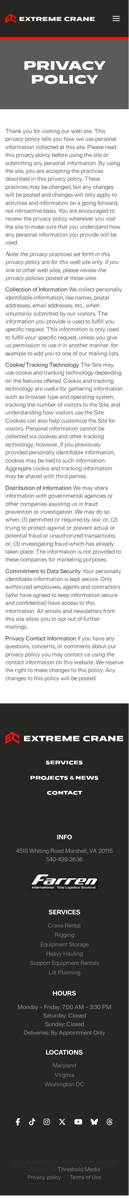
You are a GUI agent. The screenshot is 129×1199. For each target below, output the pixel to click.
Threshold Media (79, 1169)
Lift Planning (64, 972)
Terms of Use (85, 1176)
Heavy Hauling (64, 953)
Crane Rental (64, 925)
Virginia (64, 1074)
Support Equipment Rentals (64, 962)
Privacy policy (44, 1176)
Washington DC (64, 1084)
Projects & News (64, 778)
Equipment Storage (64, 944)
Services (64, 763)
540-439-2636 (64, 859)
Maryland (64, 1065)
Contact (64, 793)
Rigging (64, 934)
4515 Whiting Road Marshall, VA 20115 (64, 850)
